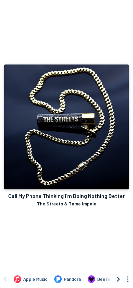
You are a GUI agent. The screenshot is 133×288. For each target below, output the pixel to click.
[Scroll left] (5, 279)
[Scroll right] (118, 279)
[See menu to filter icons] (127, 279)
